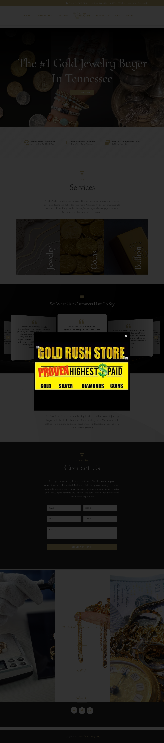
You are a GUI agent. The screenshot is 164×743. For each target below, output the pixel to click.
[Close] (126, 336)
